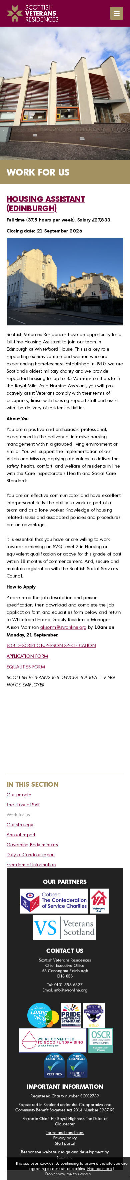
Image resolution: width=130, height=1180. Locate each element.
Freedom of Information (31, 864)
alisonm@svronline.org (63, 627)
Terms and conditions (65, 1132)
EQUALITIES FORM (26, 666)
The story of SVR (23, 804)
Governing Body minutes (32, 844)
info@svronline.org (71, 989)
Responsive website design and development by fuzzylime (65, 1154)
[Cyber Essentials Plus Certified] (77, 1065)
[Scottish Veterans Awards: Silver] (94, 1015)
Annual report (21, 834)
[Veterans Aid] (99, 901)
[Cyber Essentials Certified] (54, 1065)
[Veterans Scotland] (64, 927)
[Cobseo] (54, 901)
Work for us (18, 814)
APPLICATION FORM (27, 656)
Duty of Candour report (31, 854)
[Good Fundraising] (53, 1040)
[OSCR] (100, 1040)
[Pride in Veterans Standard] (71, 1015)
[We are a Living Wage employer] (43, 1015)
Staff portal (65, 1143)
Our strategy (20, 824)
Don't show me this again (68, 1173)
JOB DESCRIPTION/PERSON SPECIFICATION (51, 645)
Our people (19, 794)
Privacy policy (65, 1137)
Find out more (99, 1168)
